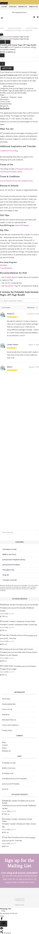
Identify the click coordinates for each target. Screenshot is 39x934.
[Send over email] (1, 929)
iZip (6, 283)
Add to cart (7, 68)
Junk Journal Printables (15, 28)
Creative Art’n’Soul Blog (9, 151)
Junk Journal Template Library (13, 559)
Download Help (6, 104)
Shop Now (4, 3)
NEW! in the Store (9, 554)
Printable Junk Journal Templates (14, 778)
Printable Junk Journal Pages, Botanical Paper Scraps (3, 408)
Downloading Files (9, 704)
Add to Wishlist (8, 86)
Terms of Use (33, 6)
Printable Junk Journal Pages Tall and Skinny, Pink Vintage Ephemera (4, 511)
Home (2, 28)
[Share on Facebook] (1, 920)
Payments (5, 714)
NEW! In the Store (8, 768)
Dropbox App (10, 277)
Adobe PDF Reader (22, 225)
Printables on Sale (9, 549)
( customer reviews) (8, 49)
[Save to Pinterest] (3, 924)
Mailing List (6, 751)
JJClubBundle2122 (19, 91)
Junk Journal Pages (31, 28)
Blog (4, 742)
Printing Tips (22, 6)
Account (4, 6)
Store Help (12, 6)
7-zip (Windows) (6, 268)
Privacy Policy (7, 730)
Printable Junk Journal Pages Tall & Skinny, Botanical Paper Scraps (3, 462)
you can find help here (17, 208)
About (4, 748)
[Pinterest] (18, 892)
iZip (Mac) (3, 265)
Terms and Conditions (10, 725)
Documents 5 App (11, 286)
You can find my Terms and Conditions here (16, 181)
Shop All (5, 575)
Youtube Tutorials (9, 580)
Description (4, 99)
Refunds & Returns (9, 720)
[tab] (19, 99)
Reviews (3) (4, 106)
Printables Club (8, 570)
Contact (5, 745)
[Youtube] (20, 892)
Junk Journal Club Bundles (16, 93)
